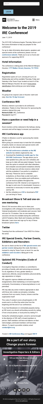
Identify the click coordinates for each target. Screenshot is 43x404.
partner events (7, 248)
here (17, 223)
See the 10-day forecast (15, 97)
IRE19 (35, 334)
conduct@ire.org (8, 327)
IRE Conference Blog (16, 334)
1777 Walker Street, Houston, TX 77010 (23, 68)
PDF (36, 192)
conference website (9, 55)
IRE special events (31, 246)
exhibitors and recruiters (11, 253)
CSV (23, 192)
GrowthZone (24, 401)
